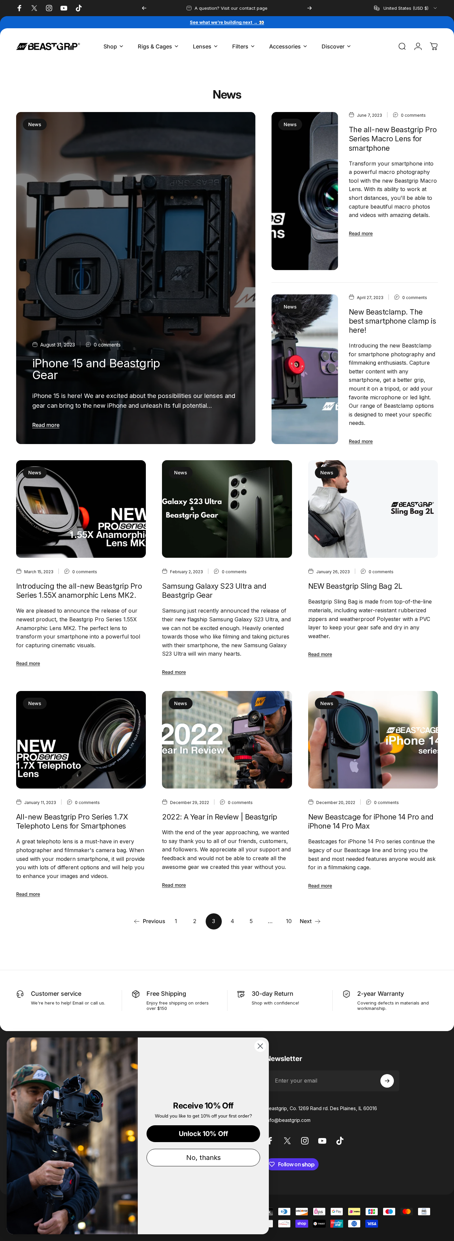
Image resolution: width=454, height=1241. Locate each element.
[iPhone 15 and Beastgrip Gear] (135, 278)
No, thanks (203, 1158)
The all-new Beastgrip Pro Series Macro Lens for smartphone (393, 138)
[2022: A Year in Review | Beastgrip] (227, 740)
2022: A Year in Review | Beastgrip (219, 816)
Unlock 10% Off (203, 1134)
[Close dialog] (260, 1046)
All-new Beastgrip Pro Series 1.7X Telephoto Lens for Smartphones (72, 821)
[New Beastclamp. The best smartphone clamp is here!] (305, 369)
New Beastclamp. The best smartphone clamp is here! (392, 320)
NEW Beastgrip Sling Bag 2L (355, 586)
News (34, 124)
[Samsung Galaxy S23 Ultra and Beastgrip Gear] (227, 509)
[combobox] (406, 8)
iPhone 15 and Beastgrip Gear (96, 369)
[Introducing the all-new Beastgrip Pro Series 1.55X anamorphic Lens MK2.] (81, 509)
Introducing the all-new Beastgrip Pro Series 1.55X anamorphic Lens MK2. (79, 590)
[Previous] (144, 8)
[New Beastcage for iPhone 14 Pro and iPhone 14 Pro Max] (373, 740)
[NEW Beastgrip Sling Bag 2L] (373, 509)
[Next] (309, 8)
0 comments (107, 345)
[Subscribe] (387, 1081)
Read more (45, 425)
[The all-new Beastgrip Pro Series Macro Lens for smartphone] (305, 191)
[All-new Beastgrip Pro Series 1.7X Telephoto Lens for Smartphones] (81, 740)
